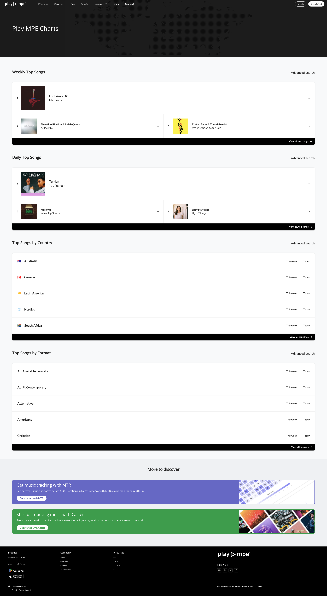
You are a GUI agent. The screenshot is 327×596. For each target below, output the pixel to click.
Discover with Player (16, 564)
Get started (316, 4)
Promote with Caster (16, 557)
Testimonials (65, 569)
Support (129, 4)
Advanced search (303, 73)
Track (72, 4)
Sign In (301, 4)
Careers (63, 565)
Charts (84, 4)
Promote (43, 4)
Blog (116, 4)
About (62, 557)
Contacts (116, 565)
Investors (64, 561)
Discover (58, 4)
